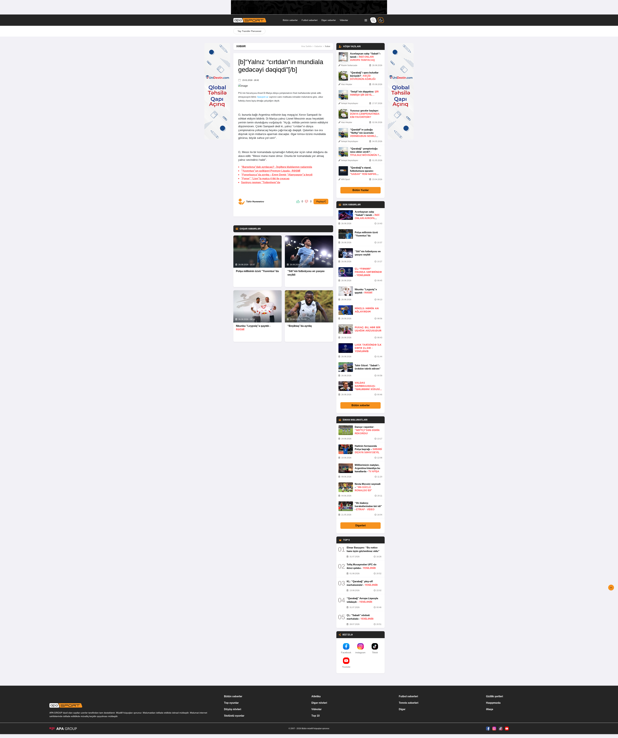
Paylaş (320, 201)
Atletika (316, 696)
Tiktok (375, 652)
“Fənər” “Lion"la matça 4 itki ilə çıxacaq (265, 178)
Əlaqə (489, 709)
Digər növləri (319, 702)
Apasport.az (262, 97)
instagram (360, 652)
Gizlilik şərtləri (494, 696)
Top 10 (315, 715)
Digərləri (360, 525)
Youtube (346, 667)
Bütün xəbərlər (290, 20)
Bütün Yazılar (360, 190)
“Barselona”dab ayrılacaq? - (276, 167)
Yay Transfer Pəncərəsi (249, 31)
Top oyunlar (231, 702)
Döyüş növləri (232, 709)
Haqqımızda (493, 702)
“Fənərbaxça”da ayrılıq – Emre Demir (276, 174)
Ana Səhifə (306, 46)
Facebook (346, 652)
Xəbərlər (318, 46)
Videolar (344, 20)
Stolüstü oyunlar (234, 715)
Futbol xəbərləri (310, 20)
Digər (402, 709)
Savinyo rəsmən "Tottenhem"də (260, 182)
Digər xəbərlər (328, 20)
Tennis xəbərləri (408, 702)
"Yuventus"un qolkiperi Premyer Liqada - (270, 170)
